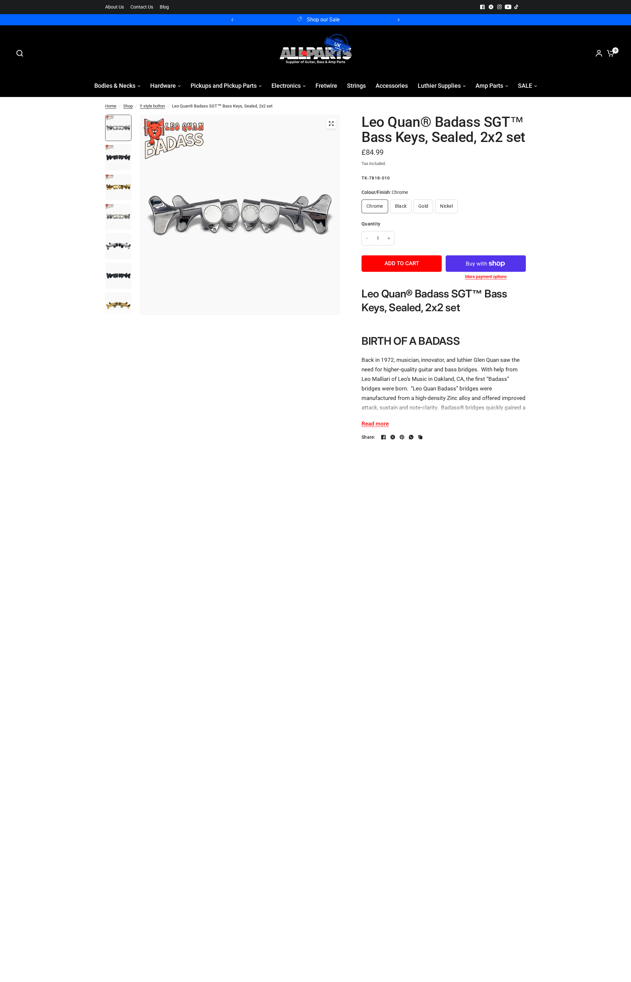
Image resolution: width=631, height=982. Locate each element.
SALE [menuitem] (525, 85)
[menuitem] (116, 7)
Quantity (371, 223)
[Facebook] (482, 7)
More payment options (486, 276)
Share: (369, 437)
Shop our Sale (321, 20)
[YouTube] (508, 7)
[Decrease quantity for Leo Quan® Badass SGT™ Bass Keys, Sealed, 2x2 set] (367, 238)
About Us (114, 7)
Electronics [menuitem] (286, 85)
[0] (609, 53)
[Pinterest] (402, 437)
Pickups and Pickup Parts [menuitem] (224, 85)
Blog (164, 7)
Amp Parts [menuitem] (489, 85)
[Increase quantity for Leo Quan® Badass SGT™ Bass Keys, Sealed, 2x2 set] (389, 238)
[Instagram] (499, 7)
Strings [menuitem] (356, 85)
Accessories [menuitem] (392, 85)
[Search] (21, 53)
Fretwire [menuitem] (326, 85)
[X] (491, 7)
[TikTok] (516, 7)
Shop (128, 106)
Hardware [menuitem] (163, 85)
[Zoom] (331, 124)
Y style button (152, 106)
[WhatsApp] (411, 437)
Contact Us (141, 7)
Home (110, 106)
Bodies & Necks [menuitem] (114, 85)
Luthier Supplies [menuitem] (439, 85)
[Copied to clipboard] (420, 437)
